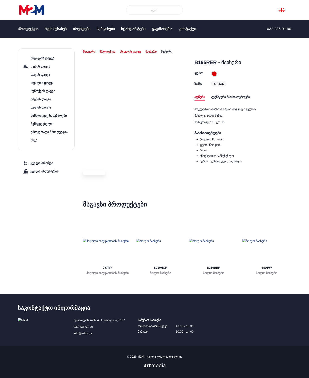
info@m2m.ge (83, 333)
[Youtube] (8, 80)
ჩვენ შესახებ (56, 29)
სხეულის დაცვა (130, 51)
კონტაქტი (187, 29)
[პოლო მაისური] (160, 241)
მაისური (151, 51)
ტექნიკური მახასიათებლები (230, 97)
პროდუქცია (28, 29)
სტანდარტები (133, 29)
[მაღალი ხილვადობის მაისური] (107, 241)
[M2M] (31, 10)
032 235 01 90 (83, 326)
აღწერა (199, 97)
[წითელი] (214, 74)
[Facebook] (8, 63)
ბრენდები (81, 29)
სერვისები (106, 29)
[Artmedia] (154, 365)
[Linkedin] (8, 71)
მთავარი (89, 51)
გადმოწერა (162, 29)
